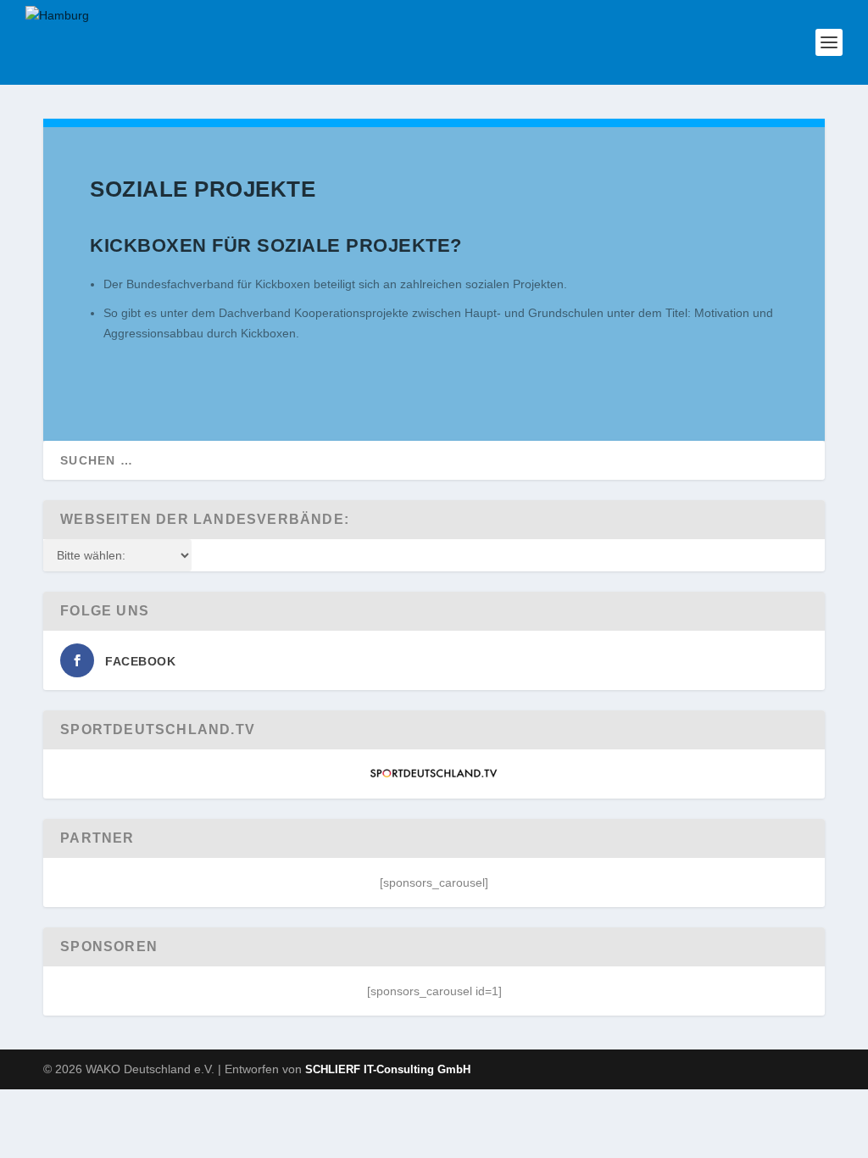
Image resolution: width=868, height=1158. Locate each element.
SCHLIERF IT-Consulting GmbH (387, 1069)
